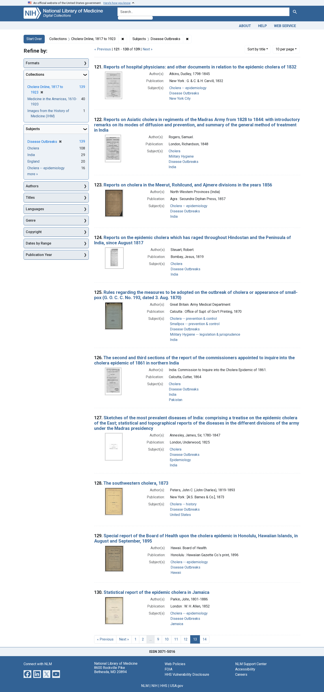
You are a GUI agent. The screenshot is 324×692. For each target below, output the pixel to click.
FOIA (168, 669)
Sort (256, 49)
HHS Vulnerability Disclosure (187, 674)
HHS (163, 686)
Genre (30, 220)
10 (285, 49)
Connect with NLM (38, 664)
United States (180, 515)
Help (262, 26)
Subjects (33, 129)
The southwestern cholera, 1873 (135, 483)
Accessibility (245, 669)
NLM (145, 686)
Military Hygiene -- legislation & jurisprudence (205, 334)
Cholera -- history (183, 504)
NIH (154, 686)
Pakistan (175, 400)
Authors (32, 186)
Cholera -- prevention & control (193, 319)
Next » (148, 49)
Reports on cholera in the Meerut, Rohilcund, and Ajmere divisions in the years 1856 (188, 185)
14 (205, 639)
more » (32, 174)
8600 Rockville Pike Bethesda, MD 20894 (110, 670)
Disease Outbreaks (184, 93)
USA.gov (176, 686)
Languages (35, 209)
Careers (241, 674)
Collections (35, 74)
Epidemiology (180, 460)
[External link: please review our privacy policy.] (27, 674)
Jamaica (176, 624)
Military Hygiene (181, 156)
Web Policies (175, 664)
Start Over (34, 39)
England (33, 161)
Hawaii (176, 573)
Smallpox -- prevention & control (195, 324)
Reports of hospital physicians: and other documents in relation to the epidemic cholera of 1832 (200, 67)
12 (186, 639)
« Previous (102, 49)
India (172, 167)
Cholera (174, 151)
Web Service (285, 26)
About (245, 26)
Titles (30, 197)
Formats (32, 63)
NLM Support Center (251, 664)
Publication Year (39, 255)
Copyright (34, 232)
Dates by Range (38, 243)
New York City (180, 98)
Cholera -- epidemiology (188, 88)
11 (176, 639)
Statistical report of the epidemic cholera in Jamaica (156, 592)
